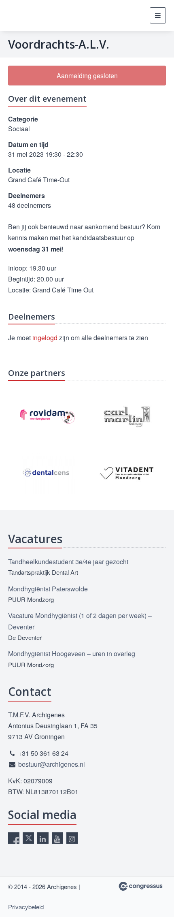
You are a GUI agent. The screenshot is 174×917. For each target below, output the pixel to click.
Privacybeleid (26, 906)
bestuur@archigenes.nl (51, 764)
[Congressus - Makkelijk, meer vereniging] (140, 886)
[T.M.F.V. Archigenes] (48, 15)
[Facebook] (13, 838)
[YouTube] (57, 838)
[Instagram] (72, 838)
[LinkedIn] (43, 838)
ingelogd (44, 337)
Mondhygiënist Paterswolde (48, 588)
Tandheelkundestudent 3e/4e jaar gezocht (68, 561)
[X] (28, 838)
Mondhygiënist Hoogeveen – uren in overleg (71, 653)
